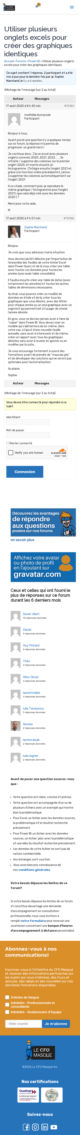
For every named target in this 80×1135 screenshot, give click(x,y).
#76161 (69, 106)
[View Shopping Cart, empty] (36, 7)
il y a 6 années (32, 81)
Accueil (9, 61)
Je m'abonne (56, 1024)
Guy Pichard (31, 645)
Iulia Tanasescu (33, 708)
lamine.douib (31, 740)
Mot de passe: (15, 430)
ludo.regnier (30, 756)
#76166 (69, 218)
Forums (21, 61)
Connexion (25, 472)
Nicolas (28, 724)
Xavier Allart (31, 614)
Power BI (34, 61)
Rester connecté (21, 443)
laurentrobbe (31, 693)
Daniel (27, 630)
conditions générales (34, 870)
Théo (26, 661)
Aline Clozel (30, 677)
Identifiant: (13, 417)
